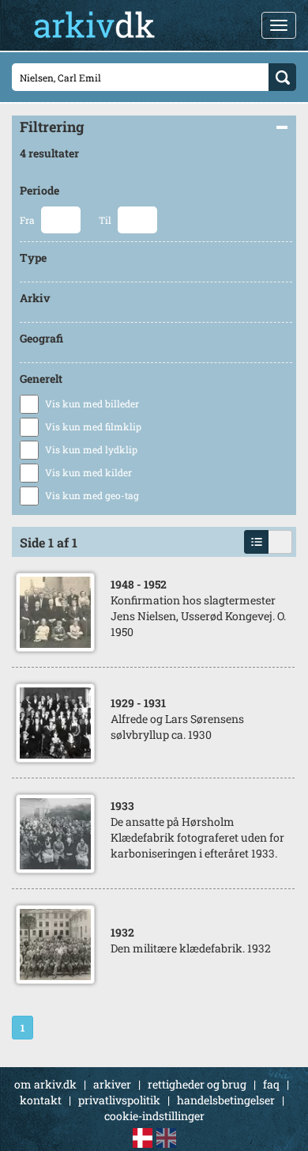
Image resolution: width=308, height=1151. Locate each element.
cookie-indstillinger (154, 1115)
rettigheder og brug (197, 1084)
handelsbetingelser (226, 1099)
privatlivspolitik (119, 1099)
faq (271, 1084)
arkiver (112, 1084)
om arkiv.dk (45, 1084)
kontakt (41, 1099)
